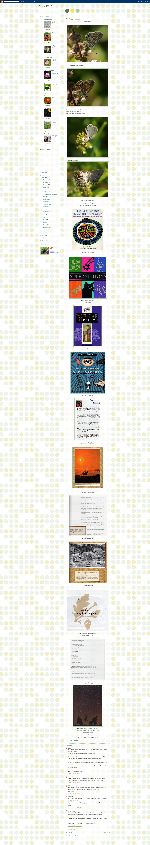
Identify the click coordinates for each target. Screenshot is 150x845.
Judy (69, 796)
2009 (43, 233)
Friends (45, 209)
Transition (45, 196)
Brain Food (54, 84)
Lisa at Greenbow (72, 776)
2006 (43, 240)
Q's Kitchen (47, 83)
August (45, 189)
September (46, 187)
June (44, 217)
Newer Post (69, 832)
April (44, 222)
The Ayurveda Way (49, 32)
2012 (43, 172)
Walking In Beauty (49, 70)
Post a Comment (72, 829)
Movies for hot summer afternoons (54, 137)
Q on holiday (47, 121)
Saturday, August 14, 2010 (74, 807)
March (45, 224)
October (45, 184)
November (46, 182)
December (46, 179)
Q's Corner (45, 5)
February (45, 227)
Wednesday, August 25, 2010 (75, 826)
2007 (43, 238)
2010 (43, 177)
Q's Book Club (48, 108)
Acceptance (54, 33)
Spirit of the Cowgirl (49, 45)
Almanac (46, 95)
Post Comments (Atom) (78, 835)
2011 (43, 175)
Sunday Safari (46, 191)
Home (88, 832)
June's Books (55, 109)
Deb (69, 785)
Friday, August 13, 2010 (73, 773)
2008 (43, 235)
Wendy (70, 811)
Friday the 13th (47, 204)
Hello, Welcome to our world (50, 194)
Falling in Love (48, 19)
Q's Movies (47, 133)
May (44, 219)
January (45, 229)
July (53, 97)
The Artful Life (48, 57)
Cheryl (69, 748)
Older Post (107, 832)
